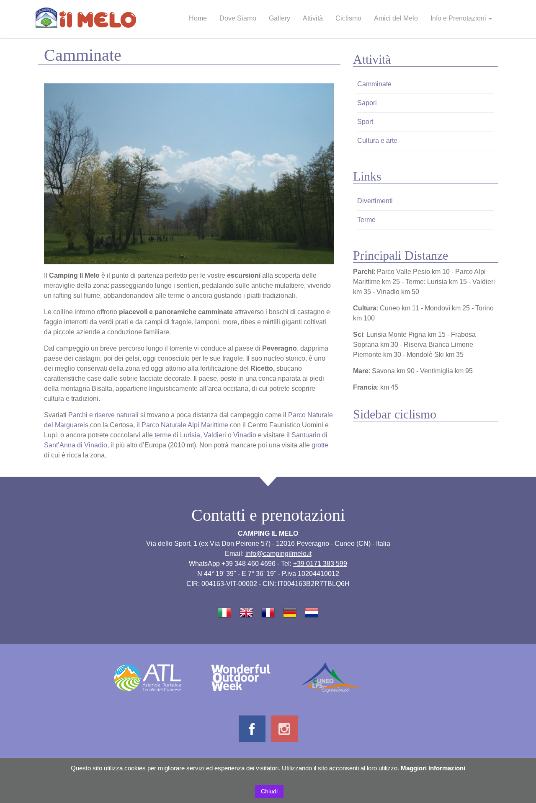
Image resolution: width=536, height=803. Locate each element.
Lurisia (190, 435)
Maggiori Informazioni (433, 768)
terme (163, 435)
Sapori (367, 102)
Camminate (374, 84)
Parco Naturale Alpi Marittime (185, 425)
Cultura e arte (377, 140)
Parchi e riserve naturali (103, 414)
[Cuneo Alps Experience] (332, 677)
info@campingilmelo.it (278, 553)
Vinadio (244, 435)
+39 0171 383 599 (320, 563)
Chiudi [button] (269, 791)
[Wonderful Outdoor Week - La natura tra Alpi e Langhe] (241, 677)
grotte (320, 445)
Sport (365, 121)
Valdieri (215, 435)
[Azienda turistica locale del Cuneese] (147, 677)
